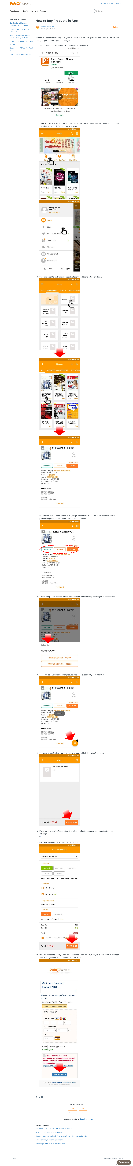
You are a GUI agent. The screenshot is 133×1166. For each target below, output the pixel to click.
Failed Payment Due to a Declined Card (50, 1144)
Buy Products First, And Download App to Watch (19, 24)
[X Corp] (39, 1097)
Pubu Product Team (48, 26)
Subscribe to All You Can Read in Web (21, 49)
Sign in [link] (118, 3)
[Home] (20, 3)
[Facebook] (36, 1097)
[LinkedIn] (42, 1097)
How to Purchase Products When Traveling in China (20, 36)
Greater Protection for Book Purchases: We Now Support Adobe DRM (61, 1136)
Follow (115, 27)
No (83, 1109)
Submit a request (107, 3)
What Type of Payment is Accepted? (49, 1132)
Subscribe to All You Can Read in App (21, 43)
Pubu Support (15, 11)
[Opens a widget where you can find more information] (124, 1162)
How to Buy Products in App (20, 54)
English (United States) (113, 1158)
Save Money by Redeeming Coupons (20, 30)
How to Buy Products (38, 11)
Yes (72, 1109)
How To (25, 11)
